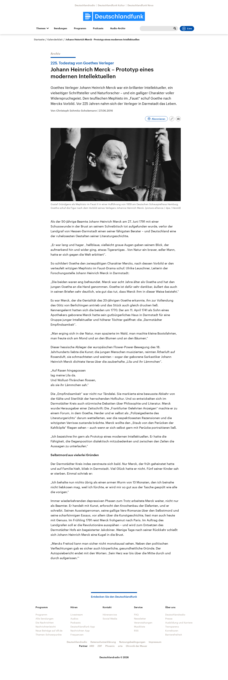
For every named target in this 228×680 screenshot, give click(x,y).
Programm (80, 28)
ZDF (99, 645)
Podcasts (98, 28)
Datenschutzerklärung (103, 641)
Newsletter (140, 618)
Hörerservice (110, 614)
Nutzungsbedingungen (132, 641)
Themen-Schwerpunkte (49, 634)
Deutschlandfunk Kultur (111, 5)
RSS (136, 630)
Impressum (155, 641)
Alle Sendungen (45, 618)
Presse (168, 618)
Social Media (110, 618)
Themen (41, 28)
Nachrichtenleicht (46, 626)
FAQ (136, 614)
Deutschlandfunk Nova (140, 5)
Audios (74, 618)
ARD (91, 645)
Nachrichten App (80, 630)
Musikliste (139, 626)
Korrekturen (171, 630)
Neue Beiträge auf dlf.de (49, 630)
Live (189, 28)
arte (120, 645)
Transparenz (172, 626)
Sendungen (60, 28)
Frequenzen (77, 634)
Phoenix (110, 645)
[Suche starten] (174, 28)
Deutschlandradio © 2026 (114, 657)
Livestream (76, 614)
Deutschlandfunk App (82, 626)
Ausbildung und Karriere (178, 622)
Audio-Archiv (117, 28)
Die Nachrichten (45, 622)
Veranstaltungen (143, 622)
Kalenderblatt (55, 39)
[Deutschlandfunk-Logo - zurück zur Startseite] (114, 16)
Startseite (39, 39)
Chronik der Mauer (136, 645)
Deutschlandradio (85, 5)
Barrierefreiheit (173, 634)
